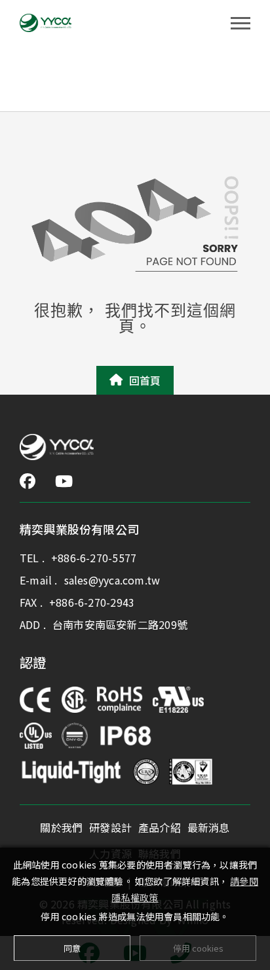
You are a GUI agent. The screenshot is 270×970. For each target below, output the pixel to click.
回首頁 (145, 380)
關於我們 (61, 827)
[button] (27, 481)
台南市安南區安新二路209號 (119, 624)
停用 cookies (198, 948)
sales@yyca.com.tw (112, 580)
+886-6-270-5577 (93, 558)
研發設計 (110, 827)
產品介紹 (159, 827)
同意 (72, 948)
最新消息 (208, 827)
